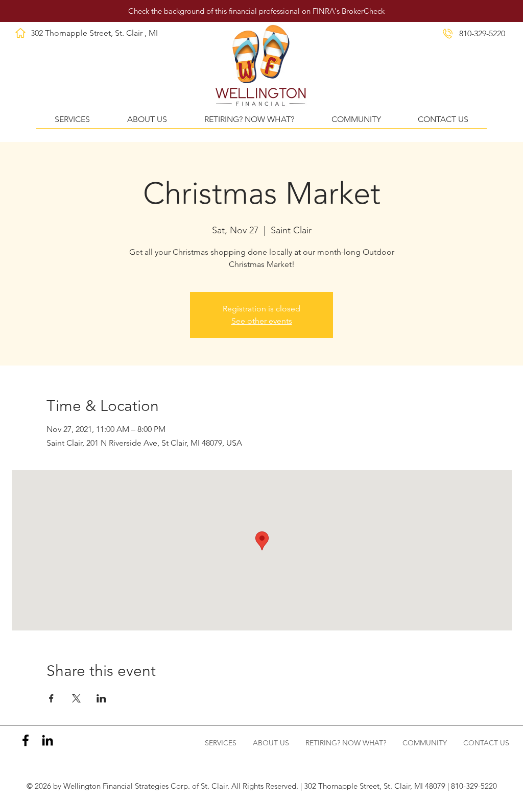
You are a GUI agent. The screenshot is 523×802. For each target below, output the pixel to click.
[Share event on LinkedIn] (101, 698)
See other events (261, 321)
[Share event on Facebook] (51, 698)
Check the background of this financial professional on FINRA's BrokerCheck (256, 11)
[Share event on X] (76, 698)
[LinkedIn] (47, 740)
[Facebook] (25, 740)
